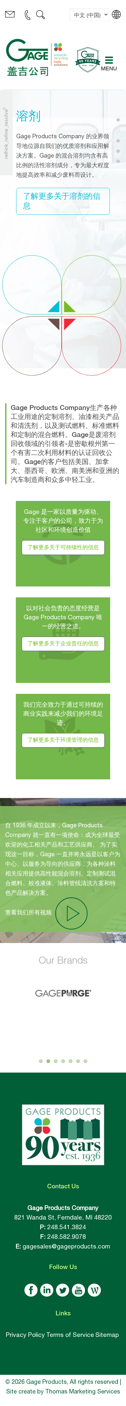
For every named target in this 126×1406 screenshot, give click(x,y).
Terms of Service (70, 1334)
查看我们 (28, 912)
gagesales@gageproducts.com (66, 1246)
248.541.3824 (66, 1226)
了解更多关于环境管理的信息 (63, 740)
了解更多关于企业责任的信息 (63, 643)
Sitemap (107, 1334)
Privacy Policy (25, 1334)
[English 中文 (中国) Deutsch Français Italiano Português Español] (89, 19)
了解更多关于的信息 (61, 200)
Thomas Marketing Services (82, 1391)
